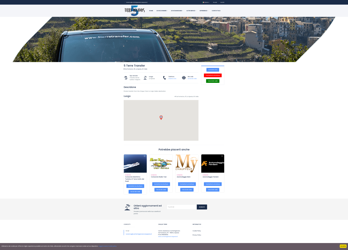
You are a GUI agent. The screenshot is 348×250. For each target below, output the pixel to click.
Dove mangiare (176, 11)
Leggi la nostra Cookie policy (108, 246)
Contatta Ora (212, 70)
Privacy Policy (197, 235)
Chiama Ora (172, 79)
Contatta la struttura (213, 75)
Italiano (206, 2)
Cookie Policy (197, 231)
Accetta (343, 246)
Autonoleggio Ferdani (210, 177)
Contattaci (216, 11)
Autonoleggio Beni (183, 177)
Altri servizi (191, 11)
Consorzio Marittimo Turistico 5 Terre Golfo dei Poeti (134, 179)
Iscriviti (222, 2)
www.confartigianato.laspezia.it (168, 236)
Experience (203, 11)
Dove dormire (162, 11)
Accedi (215, 2)
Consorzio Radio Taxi (158, 177)
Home (151, 11)
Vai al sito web (192, 79)
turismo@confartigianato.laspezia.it (136, 2)
